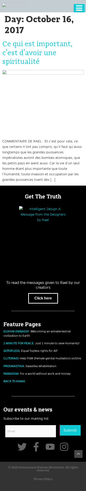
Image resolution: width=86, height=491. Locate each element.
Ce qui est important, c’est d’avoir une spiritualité (37, 53)
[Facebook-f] (36, 446)
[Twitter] (22, 446)
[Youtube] (50, 446)
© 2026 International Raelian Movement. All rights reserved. (43, 469)
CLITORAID (10, 358)
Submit (70, 430)
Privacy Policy (43, 479)
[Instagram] (64, 446)
